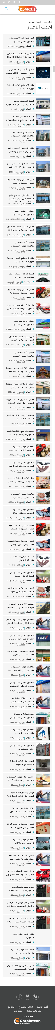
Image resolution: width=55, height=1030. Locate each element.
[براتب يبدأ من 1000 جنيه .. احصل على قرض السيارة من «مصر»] (43, 797)
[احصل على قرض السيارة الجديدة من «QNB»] (43, 765)
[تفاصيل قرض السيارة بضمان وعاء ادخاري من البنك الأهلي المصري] (43, 624)
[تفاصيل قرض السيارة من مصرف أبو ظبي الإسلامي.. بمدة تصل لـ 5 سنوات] (43, 687)
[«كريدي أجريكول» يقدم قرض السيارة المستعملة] (43, 970)
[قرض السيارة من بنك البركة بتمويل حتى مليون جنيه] (43, 828)
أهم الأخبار (42, 1007)
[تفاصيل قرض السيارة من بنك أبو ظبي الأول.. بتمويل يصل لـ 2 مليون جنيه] (43, 639)
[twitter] (27, 997)
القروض (18, 1011)
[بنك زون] (27, 9)
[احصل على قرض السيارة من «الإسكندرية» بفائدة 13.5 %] (43, 781)
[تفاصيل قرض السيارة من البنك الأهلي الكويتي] (43, 577)
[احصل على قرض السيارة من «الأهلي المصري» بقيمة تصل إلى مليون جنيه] (43, 907)
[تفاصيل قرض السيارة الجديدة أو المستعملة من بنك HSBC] (43, 451)
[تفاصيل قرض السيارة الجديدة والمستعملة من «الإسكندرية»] (43, 812)
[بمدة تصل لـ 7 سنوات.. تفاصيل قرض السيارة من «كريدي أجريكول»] (43, 718)
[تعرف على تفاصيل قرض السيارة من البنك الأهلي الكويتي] (43, 702)
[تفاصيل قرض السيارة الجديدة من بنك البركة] (43, 514)
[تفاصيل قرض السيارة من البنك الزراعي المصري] (43, 498)
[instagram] (36, 997)
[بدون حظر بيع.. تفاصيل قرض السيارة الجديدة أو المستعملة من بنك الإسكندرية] (43, 419)
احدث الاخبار (35, 22)
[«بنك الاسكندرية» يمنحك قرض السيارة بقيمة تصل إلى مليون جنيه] (43, 875)
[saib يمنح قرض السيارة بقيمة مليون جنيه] (43, 954)
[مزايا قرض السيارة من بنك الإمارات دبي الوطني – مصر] (43, 482)
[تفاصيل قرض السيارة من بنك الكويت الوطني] (43, 734)
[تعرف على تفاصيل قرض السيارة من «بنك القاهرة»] (43, 891)
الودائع (11, 1007)
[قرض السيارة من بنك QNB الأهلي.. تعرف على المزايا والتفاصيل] (43, 592)
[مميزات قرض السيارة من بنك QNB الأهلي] (43, 561)
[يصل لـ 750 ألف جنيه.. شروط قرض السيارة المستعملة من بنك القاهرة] (43, 372)
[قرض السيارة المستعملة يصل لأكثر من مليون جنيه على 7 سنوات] (43, 860)
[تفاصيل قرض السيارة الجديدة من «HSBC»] (43, 844)
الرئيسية (48, 22)
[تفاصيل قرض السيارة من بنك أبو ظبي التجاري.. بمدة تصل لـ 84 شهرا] (43, 671)
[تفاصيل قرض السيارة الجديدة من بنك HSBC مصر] (43, 467)
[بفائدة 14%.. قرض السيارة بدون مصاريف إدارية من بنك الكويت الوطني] (43, 608)
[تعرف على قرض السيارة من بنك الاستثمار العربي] (43, 655)
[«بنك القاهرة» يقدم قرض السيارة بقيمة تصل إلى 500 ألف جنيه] (43, 922)
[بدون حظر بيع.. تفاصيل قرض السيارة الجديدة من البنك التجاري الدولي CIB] (43, 435)
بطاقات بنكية (34, 1011)
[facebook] (19, 997)
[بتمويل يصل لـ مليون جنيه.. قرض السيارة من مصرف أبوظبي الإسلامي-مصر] (43, 529)
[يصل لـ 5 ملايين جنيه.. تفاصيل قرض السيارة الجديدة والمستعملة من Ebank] (43, 357)
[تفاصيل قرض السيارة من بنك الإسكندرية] (43, 750)
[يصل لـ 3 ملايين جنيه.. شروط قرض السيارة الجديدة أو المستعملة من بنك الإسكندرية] (43, 388)
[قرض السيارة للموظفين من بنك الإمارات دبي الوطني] (43, 545)
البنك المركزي (26, 1007)
